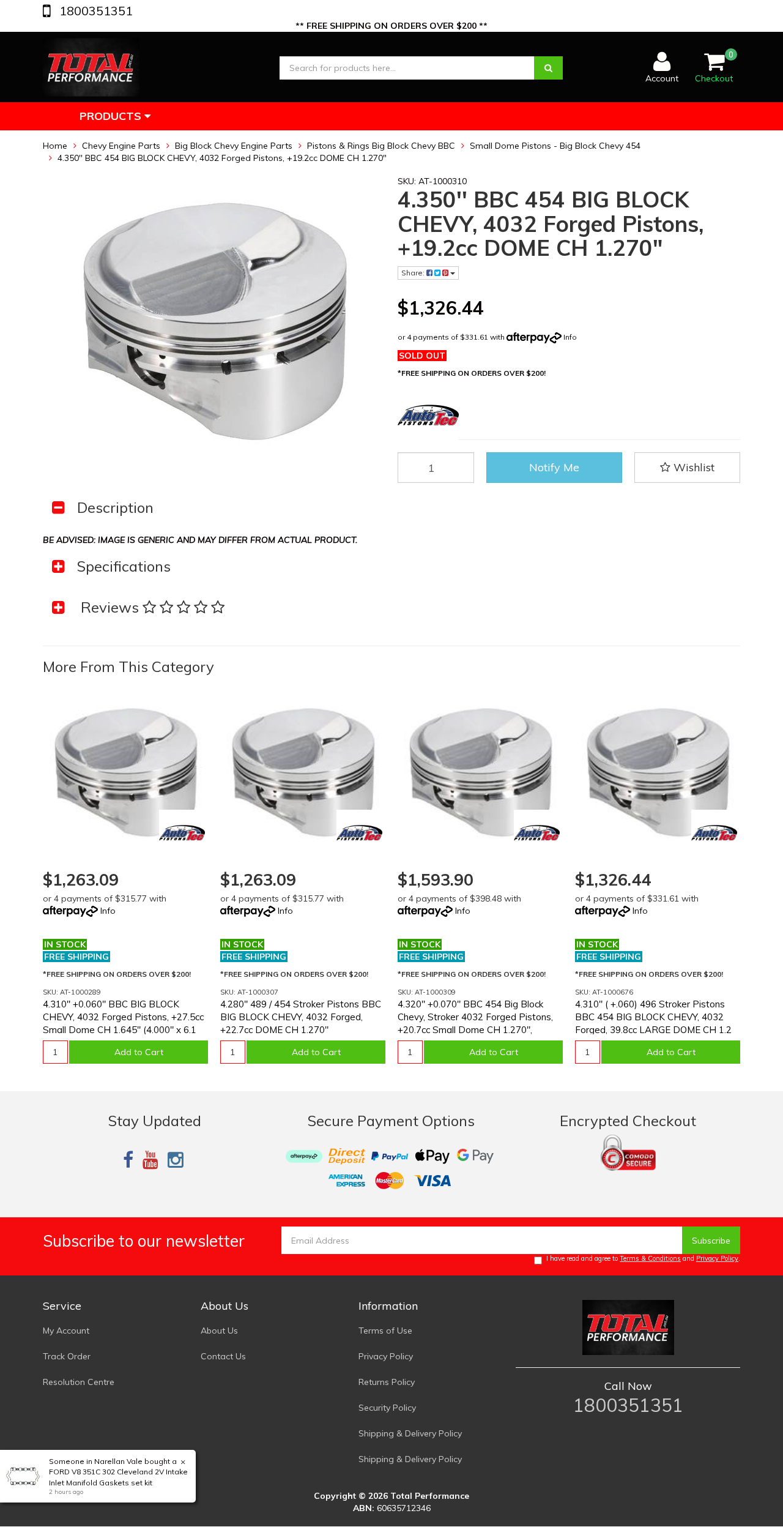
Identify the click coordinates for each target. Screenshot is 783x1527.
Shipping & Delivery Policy (410, 1433)
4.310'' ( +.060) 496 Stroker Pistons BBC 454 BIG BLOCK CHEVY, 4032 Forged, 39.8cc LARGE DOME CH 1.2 (653, 1017)
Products (112, 116)
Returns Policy (386, 1381)
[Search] (548, 68)
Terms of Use (385, 1330)
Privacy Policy (717, 1258)
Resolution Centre (78, 1381)
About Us (219, 1330)
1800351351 (94, 10)
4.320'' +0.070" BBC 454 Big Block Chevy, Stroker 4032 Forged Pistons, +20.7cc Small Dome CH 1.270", (475, 1017)
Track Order (67, 1356)
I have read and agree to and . (643, 1258)
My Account (66, 1330)
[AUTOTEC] (182, 833)
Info (570, 337)
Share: (413, 272)
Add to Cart (138, 1052)
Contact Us (223, 1356)
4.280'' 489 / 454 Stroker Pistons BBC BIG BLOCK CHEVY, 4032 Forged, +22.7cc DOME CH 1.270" (300, 1017)
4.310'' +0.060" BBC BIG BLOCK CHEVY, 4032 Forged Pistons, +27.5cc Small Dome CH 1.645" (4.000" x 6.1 (123, 1017)
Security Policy (387, 1407)
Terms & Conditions (650, 1258)
